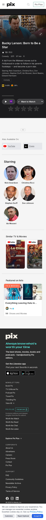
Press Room (10, 458)
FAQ (7, 475)
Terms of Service (13, 491)
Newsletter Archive (13, 483)
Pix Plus (9, 465)
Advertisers (10, 451)
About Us (9, 448)
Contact (9, 462)
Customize (9, 516)
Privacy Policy (11, 487)
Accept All (37, 516)
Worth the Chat (12, 425)
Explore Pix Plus (12, 438)
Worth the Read (12, 422)
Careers (9, 455)
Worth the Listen (12, 429)
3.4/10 (7, 85)
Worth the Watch (12, 418)
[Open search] (28, 4)
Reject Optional (23, 516)
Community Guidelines (14, 479)
